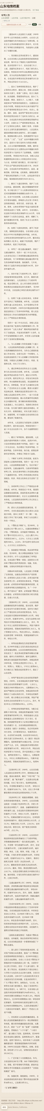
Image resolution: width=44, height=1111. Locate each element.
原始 (39, 24)
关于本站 (35, 10)
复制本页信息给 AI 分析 (14, 24)
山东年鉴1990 (25, 18)
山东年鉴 (15, 18)
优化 (34, 24)
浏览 (4, 1107)
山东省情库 (5, 18)
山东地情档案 (9, 6)
